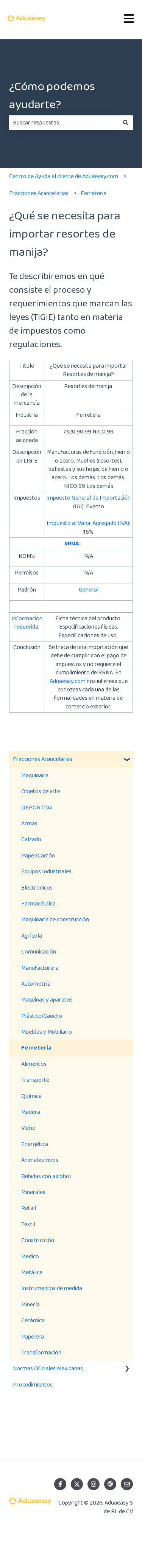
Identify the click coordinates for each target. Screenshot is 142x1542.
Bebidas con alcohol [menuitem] (46, 1176)
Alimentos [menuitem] (34, 1063)
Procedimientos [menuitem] (33, 1384)
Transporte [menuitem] (35, 1079)
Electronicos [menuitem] (37, 887)
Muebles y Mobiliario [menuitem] (46, 1031)
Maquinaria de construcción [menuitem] (55, 919)
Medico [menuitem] (30, 1256)
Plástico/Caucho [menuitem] (41, 1015)
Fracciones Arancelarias (39, 193)
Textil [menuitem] (28, 1224)
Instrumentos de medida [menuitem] (51, 1288)
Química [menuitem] (31, 1096)
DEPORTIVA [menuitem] (36, 807)
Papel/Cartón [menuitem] (38, 855)
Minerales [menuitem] (33, 1192)
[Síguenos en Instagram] (93, 1484)
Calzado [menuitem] (31, 839)
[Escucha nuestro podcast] (110, 1484)
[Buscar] (126, 122)
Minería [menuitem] (30, 1304)
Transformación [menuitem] (41, 1352)
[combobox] (64, 122)
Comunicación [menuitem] (38, 951)
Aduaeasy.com (68, 681)
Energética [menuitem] (34, 1144)
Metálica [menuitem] (31, 1272)
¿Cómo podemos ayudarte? (52, 95)
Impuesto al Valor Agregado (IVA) (88, 523)
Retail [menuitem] (28, 1207)
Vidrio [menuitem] (28, 1127)
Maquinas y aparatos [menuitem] (47, 999)
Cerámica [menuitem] (33, 1320)
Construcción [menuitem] (37, 1240)
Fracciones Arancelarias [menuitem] (42, 759)
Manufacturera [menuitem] (40, 967)
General (88, 589)
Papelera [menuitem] (32, 1336)
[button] (127, 759)
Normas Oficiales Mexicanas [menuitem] (48, 1368)
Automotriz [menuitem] (35, 983)
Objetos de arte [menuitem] (40, 791)
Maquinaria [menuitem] (34, 775)
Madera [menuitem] (30, 1111)
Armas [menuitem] (29, 823)
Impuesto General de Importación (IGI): (88, 501)
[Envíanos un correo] (127, 1484)
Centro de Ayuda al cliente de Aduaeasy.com (63, 176)
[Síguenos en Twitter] (77, 1484)
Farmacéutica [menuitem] (38, 903)
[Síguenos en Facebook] (60, 1484)
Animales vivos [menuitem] (39, 1159)
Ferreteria (93, 193)
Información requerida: (26, 622)
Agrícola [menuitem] (31, 935)
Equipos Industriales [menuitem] (46, 871)
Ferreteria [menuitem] (36, 1047)
